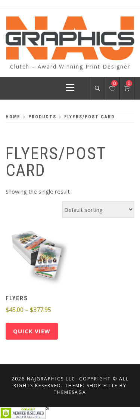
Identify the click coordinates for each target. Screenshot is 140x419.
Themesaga (70, 392)
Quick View (31, 331)
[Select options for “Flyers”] (23, 256)
